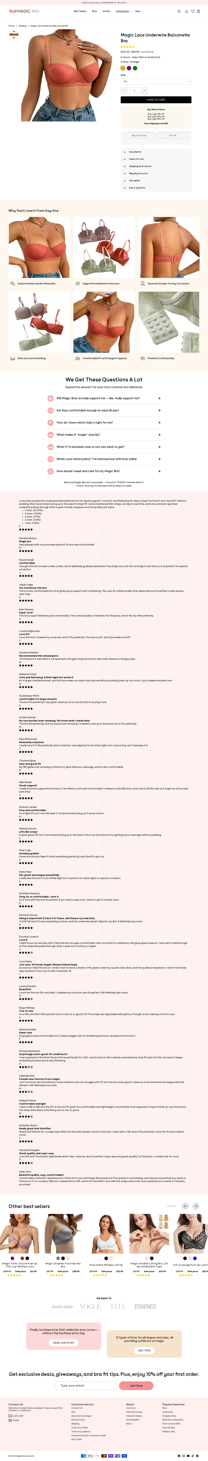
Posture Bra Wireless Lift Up (106, 1265)
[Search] (179, 11)
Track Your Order (79, 1427)
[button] (128, 46)
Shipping (75, 1423)
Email (16, 1420)
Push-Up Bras (168, 1427)
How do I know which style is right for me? (85, 422)
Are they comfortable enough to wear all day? (88, 410)
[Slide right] (196, 1206)
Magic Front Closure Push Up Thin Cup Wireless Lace (19, 1265)
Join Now (136, 1386)
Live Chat (18, 1416)
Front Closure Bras (171, 1423)
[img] (26, 529)
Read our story (63, 1342)
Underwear (167, 1412)
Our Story (131, 1408)
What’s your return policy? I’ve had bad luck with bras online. (97, 459)
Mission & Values (134, 1416)
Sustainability (132, 1419)
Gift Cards (76, 1439)
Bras (164, 1408)
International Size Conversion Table (88, 1435)
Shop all (171, 1206)
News (129, 1423)
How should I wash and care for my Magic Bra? (88, 471)
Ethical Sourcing (134, 1412)
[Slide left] (185, 1206)
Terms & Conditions (80, 1431)
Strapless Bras (169, 1416)
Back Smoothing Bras (172, 1419)
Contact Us (77, 1408)
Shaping (22, 26)
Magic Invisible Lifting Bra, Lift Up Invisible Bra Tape (149, 1265)
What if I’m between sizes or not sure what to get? (91, 447)
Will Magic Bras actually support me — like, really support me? (98, 398)
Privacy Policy (78, 1419)
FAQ (73, 1412)
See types (144, 1350)
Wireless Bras (168, 1431)
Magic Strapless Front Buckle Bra (63, 1265)
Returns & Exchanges (81, 1416)
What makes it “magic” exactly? (78, 435)
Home (11, 26)
